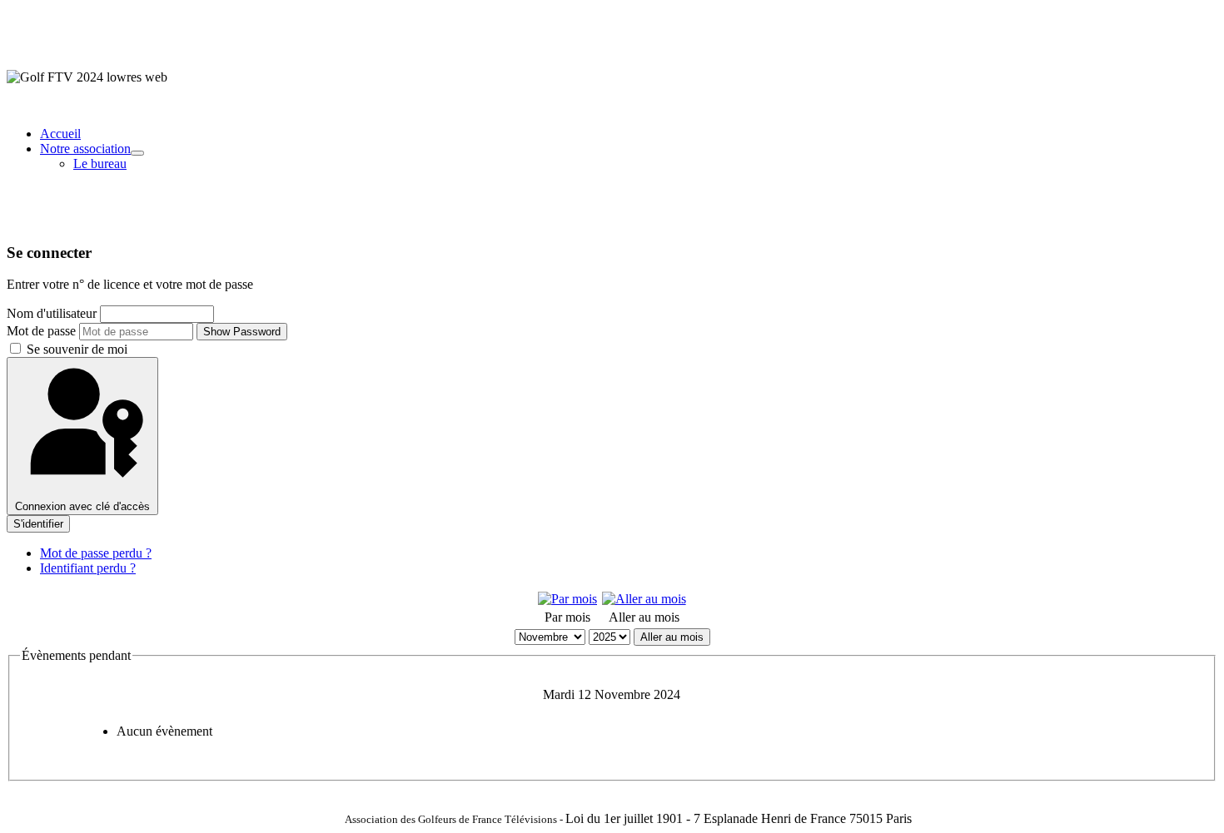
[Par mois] (567, 599)
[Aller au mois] (644, 599)
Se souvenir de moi (75, 349)
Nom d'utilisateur (52, 313)
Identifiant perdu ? (88, 568)
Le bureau (100, 163)
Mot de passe (41, 331)
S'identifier (38, 524)
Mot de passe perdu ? (96, 553)
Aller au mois (672, 637)
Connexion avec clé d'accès (82, 506)
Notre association (85, 148)
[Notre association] (137, 153)
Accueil (60, 133)
